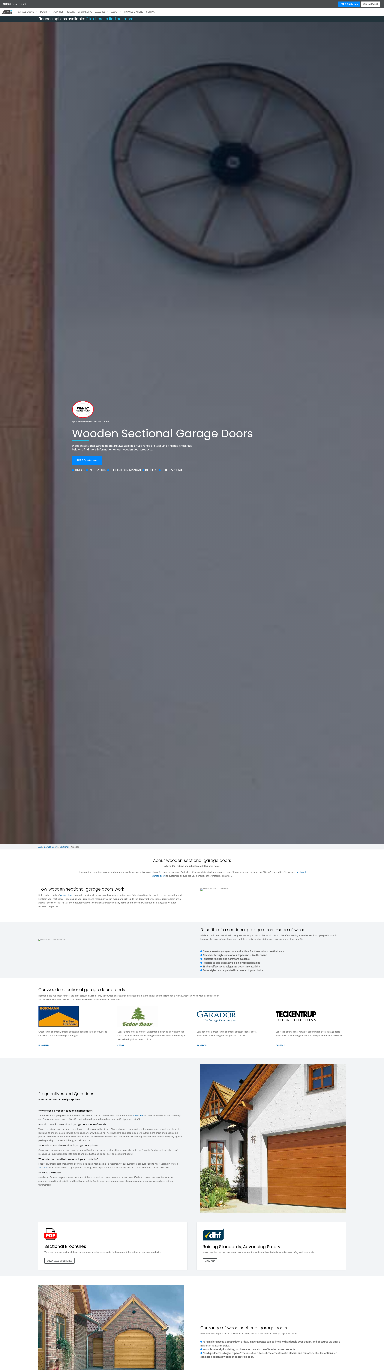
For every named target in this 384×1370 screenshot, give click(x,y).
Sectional (64, 846)
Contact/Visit (370, 4)
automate (43, 1167)
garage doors (66, 895)
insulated (138, 1115)
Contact (151, 11)
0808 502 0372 (14, 4)
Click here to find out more (109, 18)
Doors (44, 11)
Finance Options (133, 11)
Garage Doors (51, 846)
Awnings (58, 11)
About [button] (114, 11)
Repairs (70, 11)
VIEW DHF (210, 1261)
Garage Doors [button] (26, 11)
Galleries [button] (100, 11)
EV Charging (85, 11)
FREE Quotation (349, 4)
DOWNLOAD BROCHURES (59, 1260)
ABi (40, 846)
